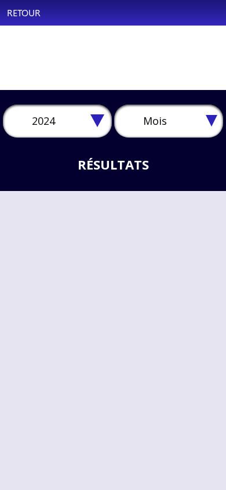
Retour (24, 12)
